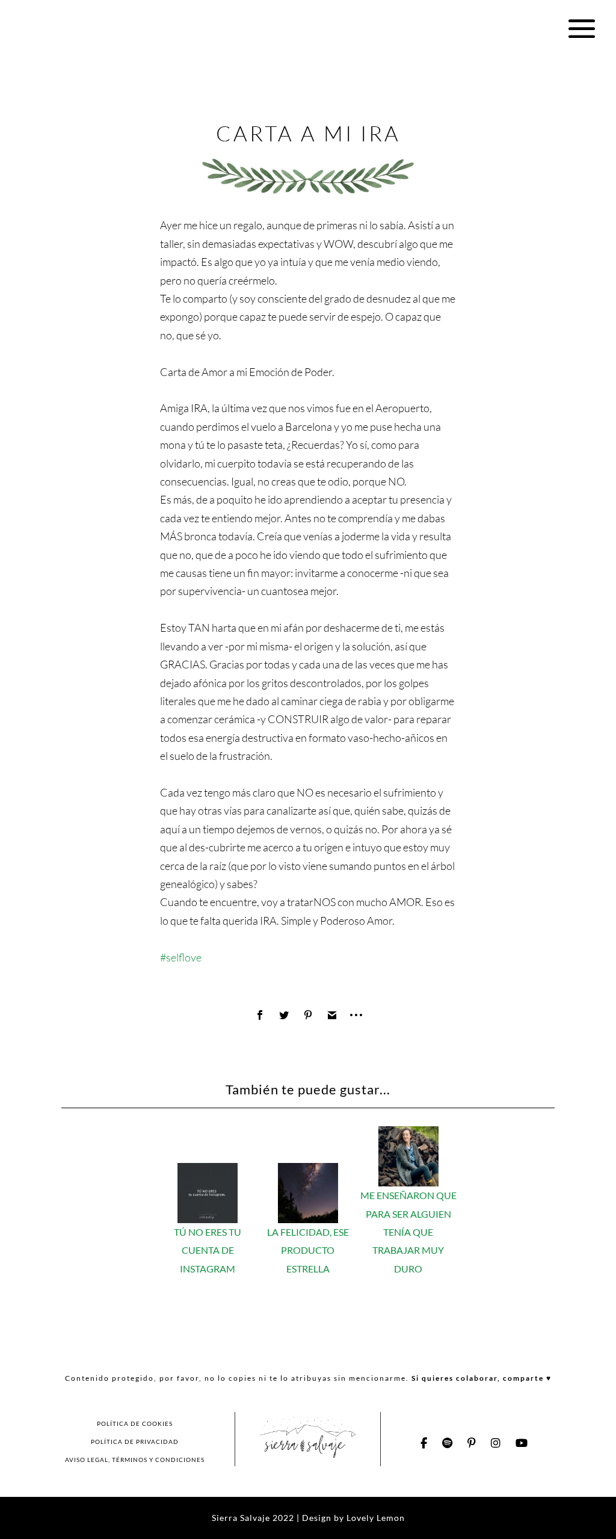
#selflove (181, 957)
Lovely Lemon (374, 1518)
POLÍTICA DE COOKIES (135, 1423)
